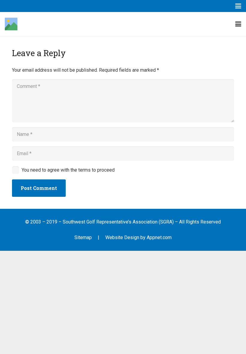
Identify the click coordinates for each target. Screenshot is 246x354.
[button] (238, 6)
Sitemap (83, 237)
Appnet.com (159, 237)
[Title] (11, 24)
